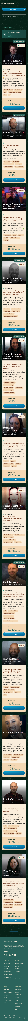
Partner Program (19, 979)
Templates (17, 1006)
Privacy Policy (15, 1015)
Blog (16, 1009)
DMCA (13, 1017)
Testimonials (7, 982)
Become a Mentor (8, 974)
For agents (19, 1017)
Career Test (6, 989)
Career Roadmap (8, 992)
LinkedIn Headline (8, 1005)
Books (16, 1000)
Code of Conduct (7, 1017)
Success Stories (19, 963)
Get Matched (7, 963)
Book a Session (7, 971)
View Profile (14, 108)
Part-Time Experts (19, 976)
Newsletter (18, 989)
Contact (6, 951)
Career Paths (18, 1003)
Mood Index (18, 997)
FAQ (4, 1015)
